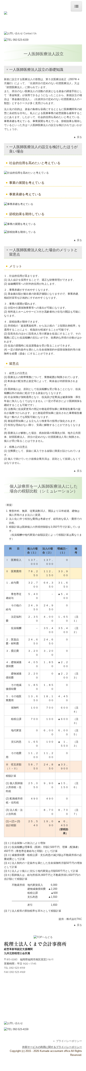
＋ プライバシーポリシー (67, 1041)
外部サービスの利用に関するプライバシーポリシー (52, 1046)
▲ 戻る (77, 137)
